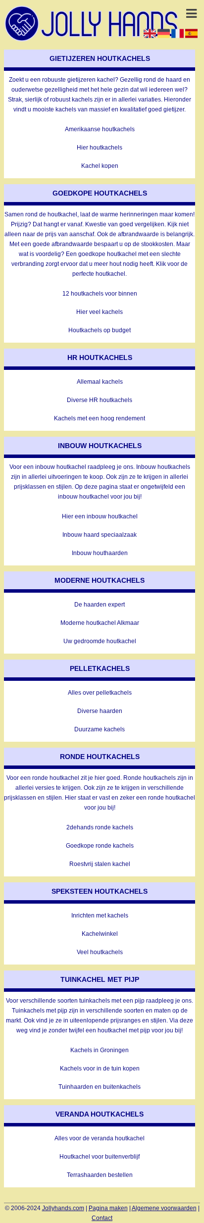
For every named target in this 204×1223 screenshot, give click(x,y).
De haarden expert (99, 604)
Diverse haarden (99, 711)
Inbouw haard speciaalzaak (99, 534)
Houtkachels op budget (99, 330)
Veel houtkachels (100, 952)
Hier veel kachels (99, 311)
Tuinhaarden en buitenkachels (99, 1086)
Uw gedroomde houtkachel (99, 641)
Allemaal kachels (100, 381)
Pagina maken (108, 1208)
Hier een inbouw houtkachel (100, 516)
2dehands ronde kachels (99, 827)
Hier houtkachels (99, 147)
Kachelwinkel (100, 933)
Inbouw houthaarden (100, 553)
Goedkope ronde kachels (100, 845)
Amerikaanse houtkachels (100, 129)
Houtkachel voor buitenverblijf (99, 1156)
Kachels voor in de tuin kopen (100, 1068)
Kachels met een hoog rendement (99, 418)
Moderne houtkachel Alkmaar (99, 622)
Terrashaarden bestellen (100, 1175)
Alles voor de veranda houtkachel (99, 1138)
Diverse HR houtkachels (99, 400)
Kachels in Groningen (99, 1050)
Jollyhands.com (63, 1208)
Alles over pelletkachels (100, 692)
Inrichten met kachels (99, 915)
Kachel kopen (99, 165)
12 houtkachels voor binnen (99, 293)
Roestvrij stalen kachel (99, 864)
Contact (102, 1218)
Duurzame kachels (99, 729)
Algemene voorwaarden (164, 1208)
